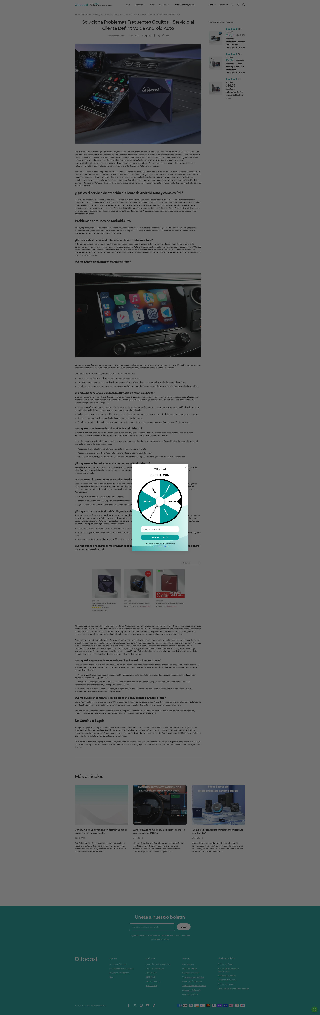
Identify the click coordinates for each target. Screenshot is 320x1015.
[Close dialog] (185, 467)
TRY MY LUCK (160, 537)
